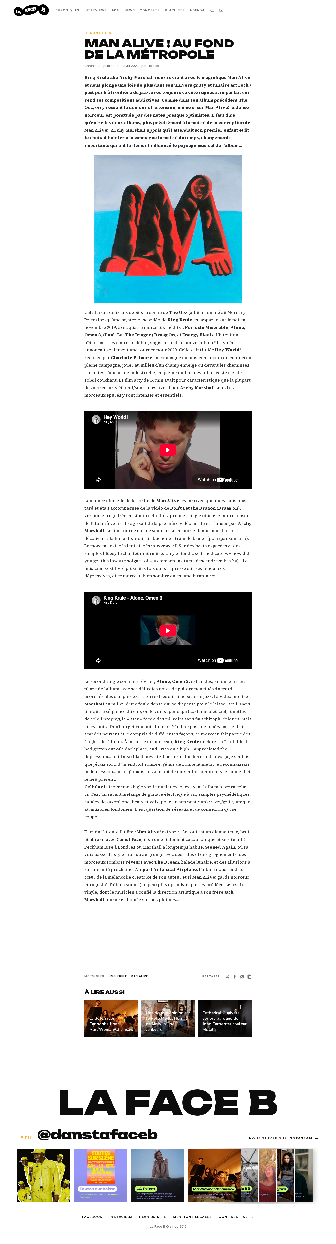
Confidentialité (236, 1217)
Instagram (121, 1217)
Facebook (92, 1217)
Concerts (150, 10)
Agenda (197, 10)
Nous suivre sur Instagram (284, 1138)
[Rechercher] (212, 10)
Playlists (175, 10)
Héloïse (153, 66)
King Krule (117, 976)
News (129, 10)
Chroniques (67, 10)
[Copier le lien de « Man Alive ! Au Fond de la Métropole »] (249, 976)
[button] (168, 229)
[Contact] (221, 10)
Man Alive (139, 976)
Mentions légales (192, 1217)
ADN (116, 10)
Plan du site (152, 1217)
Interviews (95, 10)
